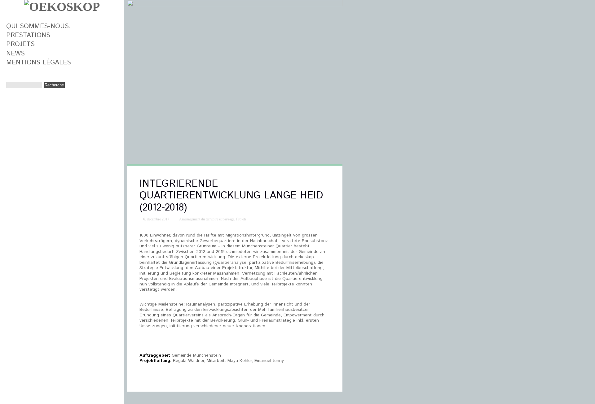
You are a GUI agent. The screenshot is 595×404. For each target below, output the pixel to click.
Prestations (28, 35)
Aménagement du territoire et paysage (206, 219)
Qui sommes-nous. (38, 26)
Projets (20, 44)
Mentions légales (38, 62)
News (15, 53)
